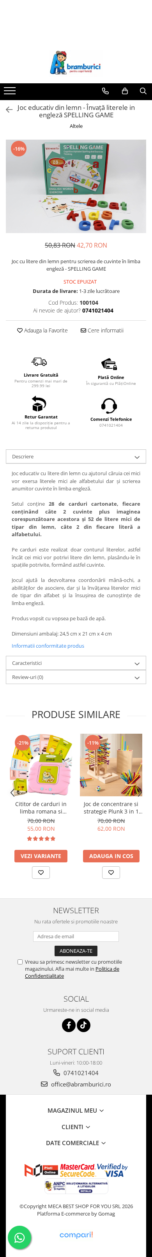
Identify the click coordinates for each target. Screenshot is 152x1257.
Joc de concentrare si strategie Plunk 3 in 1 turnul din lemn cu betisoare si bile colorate (111, 807)
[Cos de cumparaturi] (125, 91)
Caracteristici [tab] (27, 662)
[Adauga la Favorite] (41, 872)
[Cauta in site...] (143, 91)
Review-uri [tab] (27, 677)
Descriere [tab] (23, 456)
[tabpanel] (76, 186)
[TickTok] (83, 1025)
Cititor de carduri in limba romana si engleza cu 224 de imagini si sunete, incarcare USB (41, 807)
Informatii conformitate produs (48, 645)
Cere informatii (105, 330)
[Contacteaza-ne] (105, 91)
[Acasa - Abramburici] (76, 63)
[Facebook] (69, 1025)
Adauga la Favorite (45, 330)
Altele (76, 125)
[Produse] (11, 93)
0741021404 (80, 1073)
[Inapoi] (6, 109)
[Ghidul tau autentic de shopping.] (76, 1235)
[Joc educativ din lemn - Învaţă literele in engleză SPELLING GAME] (76, 186)
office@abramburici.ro (80, 1084)
